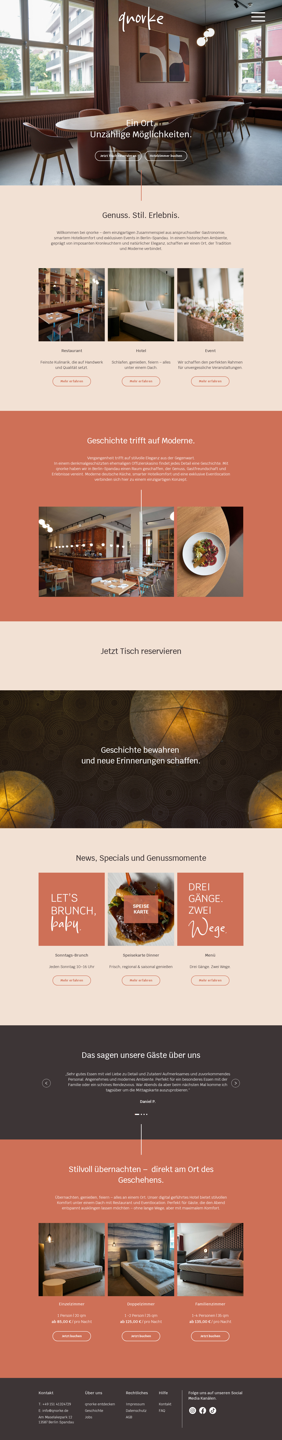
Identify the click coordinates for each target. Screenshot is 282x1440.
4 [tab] (146, 1114)
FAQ (162, 1410)
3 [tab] (144, 1114)
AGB (129, 1417)
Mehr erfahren (71, 381)
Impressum (135, 1404)
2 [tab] (139, 1114)
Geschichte (94, 1410)
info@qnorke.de (55, 1410)
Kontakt (165, 1404)
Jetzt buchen (72, 1336)
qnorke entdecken (100, 1404)
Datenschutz (136, 1410)
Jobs (88, 1417)
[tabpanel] (141, 1085)
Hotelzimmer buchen (166, 156)
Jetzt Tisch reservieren (118, 156)
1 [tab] (135, 1114)
